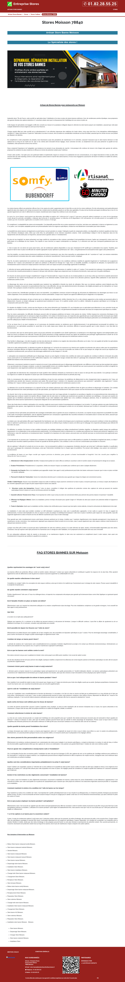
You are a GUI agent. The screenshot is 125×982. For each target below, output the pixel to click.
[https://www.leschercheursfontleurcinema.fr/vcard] (71, 965)
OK (98, 978)
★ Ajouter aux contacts (89, 963)
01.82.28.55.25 (37, 969)
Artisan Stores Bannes (14, 9)
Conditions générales (42, 951)
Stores (115, 9)
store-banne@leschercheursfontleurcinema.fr (42, 967)
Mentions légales (13, 952)
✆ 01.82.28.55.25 (100, 3)
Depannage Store (86, 961)
